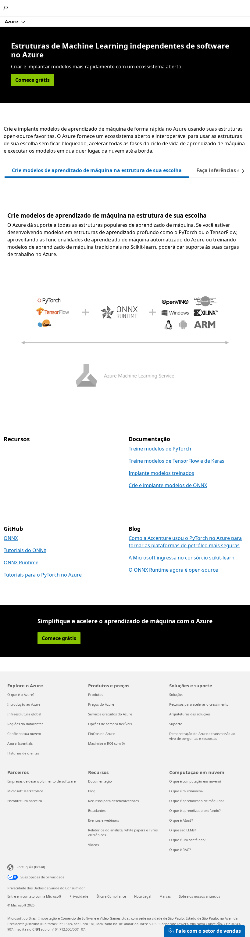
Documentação (100, 781)
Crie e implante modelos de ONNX (168, 485)
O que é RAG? (180, 849)
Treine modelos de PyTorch (160, 448)
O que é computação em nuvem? (195, 781)
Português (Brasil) (30, 867)
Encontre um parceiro (24, 800)
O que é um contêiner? (187, 840)
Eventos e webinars (103, 820)
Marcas (165, 896)
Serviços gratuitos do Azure (110, 714)
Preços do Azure (101, 704)
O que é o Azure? (20, 694)
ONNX (11, 538)
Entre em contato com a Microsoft (34, 896)
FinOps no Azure (101, 733)
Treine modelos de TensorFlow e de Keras (176, 461)
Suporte (175, 724)
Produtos (95, 694)
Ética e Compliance (111, 896)
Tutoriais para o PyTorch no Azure (43, 574)
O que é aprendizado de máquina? (196, 800)
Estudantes (96, 810)
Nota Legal (142, 896)
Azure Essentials (20, 743)
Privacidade (79, 896)
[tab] (97, 171)
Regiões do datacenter (25, 724)
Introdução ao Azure (23, 704)
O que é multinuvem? (186, 791)
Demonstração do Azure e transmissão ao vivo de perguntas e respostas (202, 736)
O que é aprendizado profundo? (195, 810)
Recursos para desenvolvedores (113, 800)
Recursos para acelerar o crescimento (199, 704)
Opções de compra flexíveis (110, 724)
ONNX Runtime (21, 562)
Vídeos (93, 844)
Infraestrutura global (24, 714)
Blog (91, 791)
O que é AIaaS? (181, 820)
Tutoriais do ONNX (25, 550)
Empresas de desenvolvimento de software (41, 781)
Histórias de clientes (23, 753)
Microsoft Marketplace (25, 791)
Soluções (176, 694)
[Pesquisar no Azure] (6, 8)
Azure (12, 21)
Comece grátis (32, 80)
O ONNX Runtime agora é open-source (173, 569)
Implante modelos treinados (161, 473)
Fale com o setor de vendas (208, 931)
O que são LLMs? (182, 830)
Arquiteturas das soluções (189, 714)
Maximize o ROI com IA (106, 743)
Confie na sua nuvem (24, 733)
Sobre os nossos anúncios (199, 896)
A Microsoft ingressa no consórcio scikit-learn (181, 557)
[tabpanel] (125, 300)
